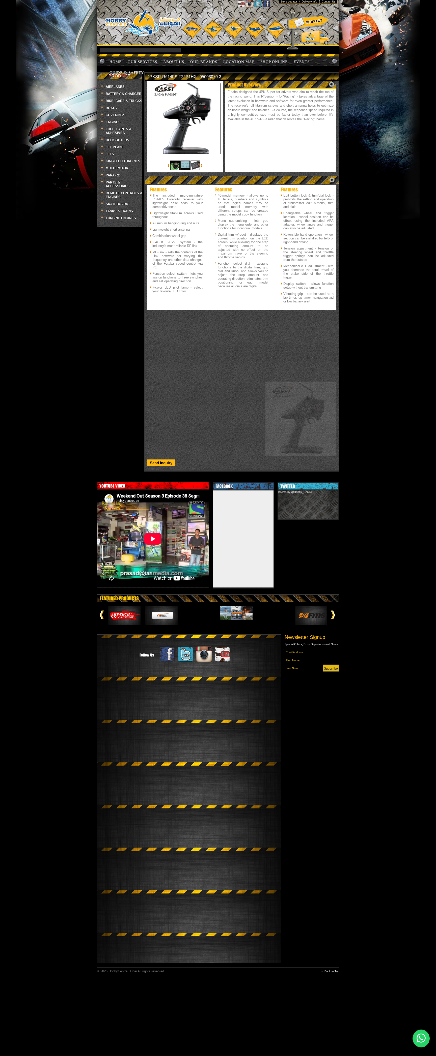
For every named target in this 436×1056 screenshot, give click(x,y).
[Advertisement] (241, 347)
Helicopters (117, 140)
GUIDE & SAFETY (127, 73)
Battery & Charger (123, 94)
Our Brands (203, 62)
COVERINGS (115, 115)
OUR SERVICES (142, 62)
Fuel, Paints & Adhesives (118, 131)
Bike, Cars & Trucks (124, 101)
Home (116, 62)
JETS (110, 154)
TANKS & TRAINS (119, 211)
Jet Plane (115, 147)
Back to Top (331, 971)
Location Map (238, 62)
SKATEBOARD (117, 204)
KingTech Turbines (123, 161)
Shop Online (274, 62)
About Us (173, 62)
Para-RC (113, 175)
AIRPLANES (115, 87)
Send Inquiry (161, 463)
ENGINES (113, 122)
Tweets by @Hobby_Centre (295, 491)
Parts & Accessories (118, 184)
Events (302, 62)
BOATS (111, 108)
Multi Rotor (117, 168)
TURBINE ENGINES (121, 218)
